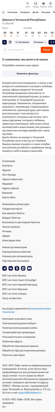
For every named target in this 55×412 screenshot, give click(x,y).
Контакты (7, 165)
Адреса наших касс (12, 179)
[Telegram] (4, 268)
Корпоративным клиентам (16, 252)
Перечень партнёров (13, 355)
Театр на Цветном (11, 298)
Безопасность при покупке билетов (21, 222)
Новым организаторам (14, 247)
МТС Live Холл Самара (14, 294)
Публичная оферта (12, 341)
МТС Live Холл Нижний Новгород (19, 284)
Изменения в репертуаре (15, 204)
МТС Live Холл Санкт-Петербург (19, 280)
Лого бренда (9, 175)
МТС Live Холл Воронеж (15, 289)
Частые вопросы (11, 227)
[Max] (23, 268)
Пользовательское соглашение (18, 337)
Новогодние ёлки (11, 240)
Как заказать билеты (13, 213)
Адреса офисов (10, 188)
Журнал (6, 170)
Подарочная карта (12, 209)
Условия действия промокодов (18, 332)
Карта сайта (8, 197)
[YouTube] (29, 268)
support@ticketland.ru (29, 392)
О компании (8, 161)
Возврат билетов (11, 218)
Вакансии (7, 193)
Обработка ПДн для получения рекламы (23, 350)
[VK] (10, 268)
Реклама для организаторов (17, 256)
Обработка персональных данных (20, 346)
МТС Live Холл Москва (14, 275)
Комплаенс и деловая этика (17, 319)
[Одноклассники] (17, 268)
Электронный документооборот (19, 323)
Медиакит (7, 184)
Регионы (6, 231)
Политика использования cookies (19, 328)
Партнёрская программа (15, 261)
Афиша (6, 236)
